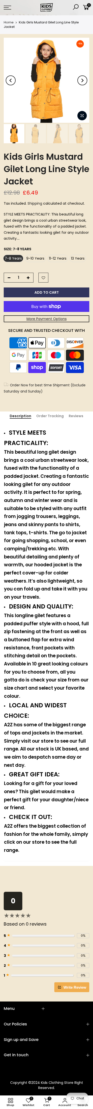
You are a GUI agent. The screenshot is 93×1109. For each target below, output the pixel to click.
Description (20, 416)
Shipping (35, 203)
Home (9, 22)
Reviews (76, 416)
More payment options (47, 318)
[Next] (82, 80)
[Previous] (11, 80)
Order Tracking (50, 416)
